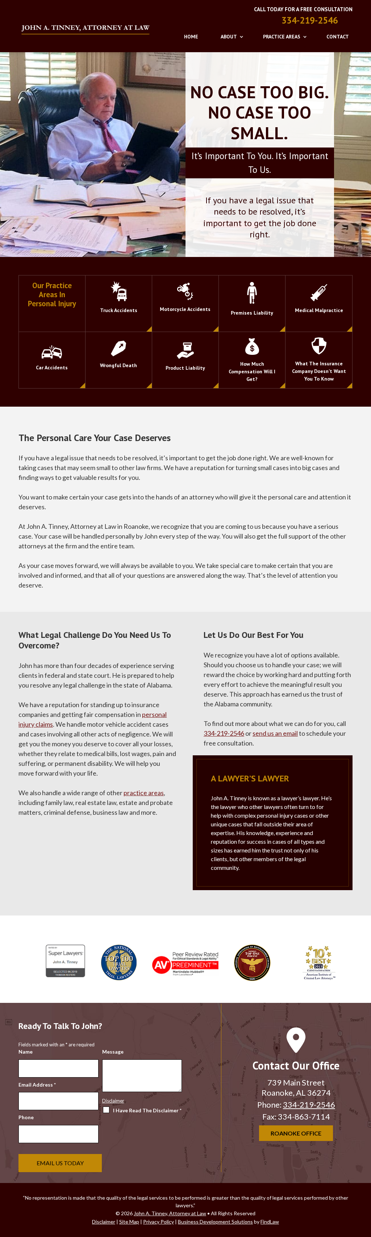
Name (25, 1052)
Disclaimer (113, 1101)
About (229, 36)
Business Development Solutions (215, 1222)
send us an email (275, 733)
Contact (337, 36)
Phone (26, 1117)
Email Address (37, 1085)
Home (191, 36)
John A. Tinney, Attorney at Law (170, 1213)
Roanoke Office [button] (296, 1133)
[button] (364, 1184)
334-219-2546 (310, 20)
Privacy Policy (145, 1156)
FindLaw (269, 1222)
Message (113, 1052)
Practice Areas (281, 36)
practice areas (144, 793)
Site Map (129, 1222)
